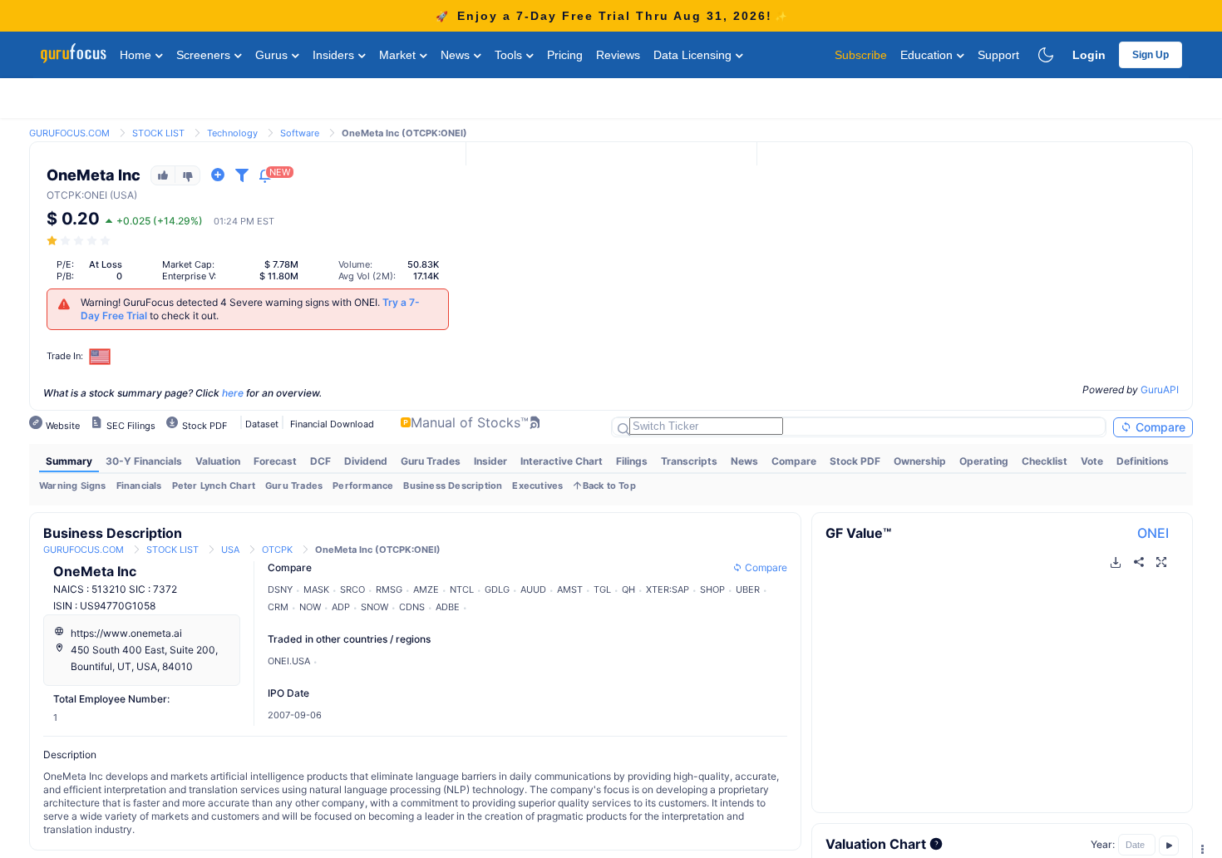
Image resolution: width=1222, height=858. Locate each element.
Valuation (217, 461)
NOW (310, 607)
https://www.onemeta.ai (126, 633)
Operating (983, 461)
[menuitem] (69, 461)
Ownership (920, 461)
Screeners (205, 55)
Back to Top (609, 485)
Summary (69, 461)
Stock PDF (855, 461)
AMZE (426, 589)
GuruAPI (1160, 389)
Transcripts (689, 461)
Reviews (618, 55)
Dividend (365, 461)
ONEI (1153, 533)
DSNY (280, 589)
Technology (232, 133)
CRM (278, 607)
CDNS (412, 607)
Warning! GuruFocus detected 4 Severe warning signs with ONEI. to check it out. (250, 309)
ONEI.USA (289, 661)
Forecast (275, 461)
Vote (1092, 461)
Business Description (452, 485)
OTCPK (64, 195)
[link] (69, 132)
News (457, 55)
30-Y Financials (144, 461)
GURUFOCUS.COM (69, 133)
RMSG (389, 589)
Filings (632, 461)
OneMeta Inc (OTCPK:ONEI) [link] (404, 133)
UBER (748, 589)
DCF (320, 461)
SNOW (374, 607)
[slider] (80, 240)
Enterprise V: (189, 276)
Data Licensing (694, 55)
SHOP (712, 589)
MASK (316, 589)
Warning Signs (72, 485)
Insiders (335, 55)
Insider (490, 461)
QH (628, 589)
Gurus (273, 55)
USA (230, 549)
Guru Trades (431, 461)
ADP (341, 607)
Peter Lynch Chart (213, 485)
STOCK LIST (158, 133)
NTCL (462, 589)
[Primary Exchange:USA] (100, 356)
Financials (139, 485)
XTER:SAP (667, 589)
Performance (363, 485)
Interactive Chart (561, 461)
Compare (1158, 427)
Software (299, 133)
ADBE (448, 607)
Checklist (1044, 461)
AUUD (533, 589)
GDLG (497, 589)
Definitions (1142, 461)
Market (399, 55)
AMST (570, 589)
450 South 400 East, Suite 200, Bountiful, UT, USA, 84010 (144, 658)
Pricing (565, 55)
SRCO (352, 589)
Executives (537, 485)
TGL (602, 589)
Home (137, 55)
